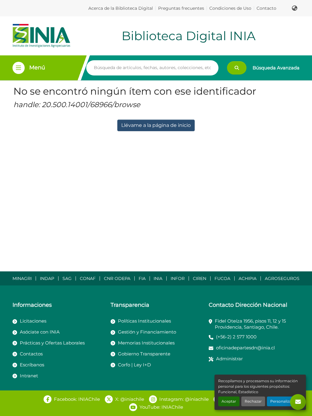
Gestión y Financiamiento (147, 332)
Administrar (229, 359)
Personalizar (281, 401)
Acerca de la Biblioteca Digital (120, 8)
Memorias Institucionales (146, 343)
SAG (67, 278)
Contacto (266, 8)
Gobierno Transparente (144, 354)
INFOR (178, 278)
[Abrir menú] (18, 68)
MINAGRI (22, 278)
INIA (158, 278)
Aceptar (229, 401)
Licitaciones (33, 321)
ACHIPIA (248, 278)
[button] (294, 8)
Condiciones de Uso (230, 8)
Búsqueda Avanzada (276, 68)
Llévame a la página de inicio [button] (156, 125)
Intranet (29, 376)
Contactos (31, 354)
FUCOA (222, 278)
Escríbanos (32, 365)
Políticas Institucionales (144, 321)
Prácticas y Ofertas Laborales (52, 343)
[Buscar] (236, 68)
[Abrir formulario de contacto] (298, 402)
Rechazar (253, 401)
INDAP (47, 278)
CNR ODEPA (117, 278)
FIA (142, 278)
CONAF (88, 278)
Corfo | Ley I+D (134, 365)
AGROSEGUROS (282, 278)
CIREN (199, 278)
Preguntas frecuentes (181, 8)
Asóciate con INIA (40, 332)
